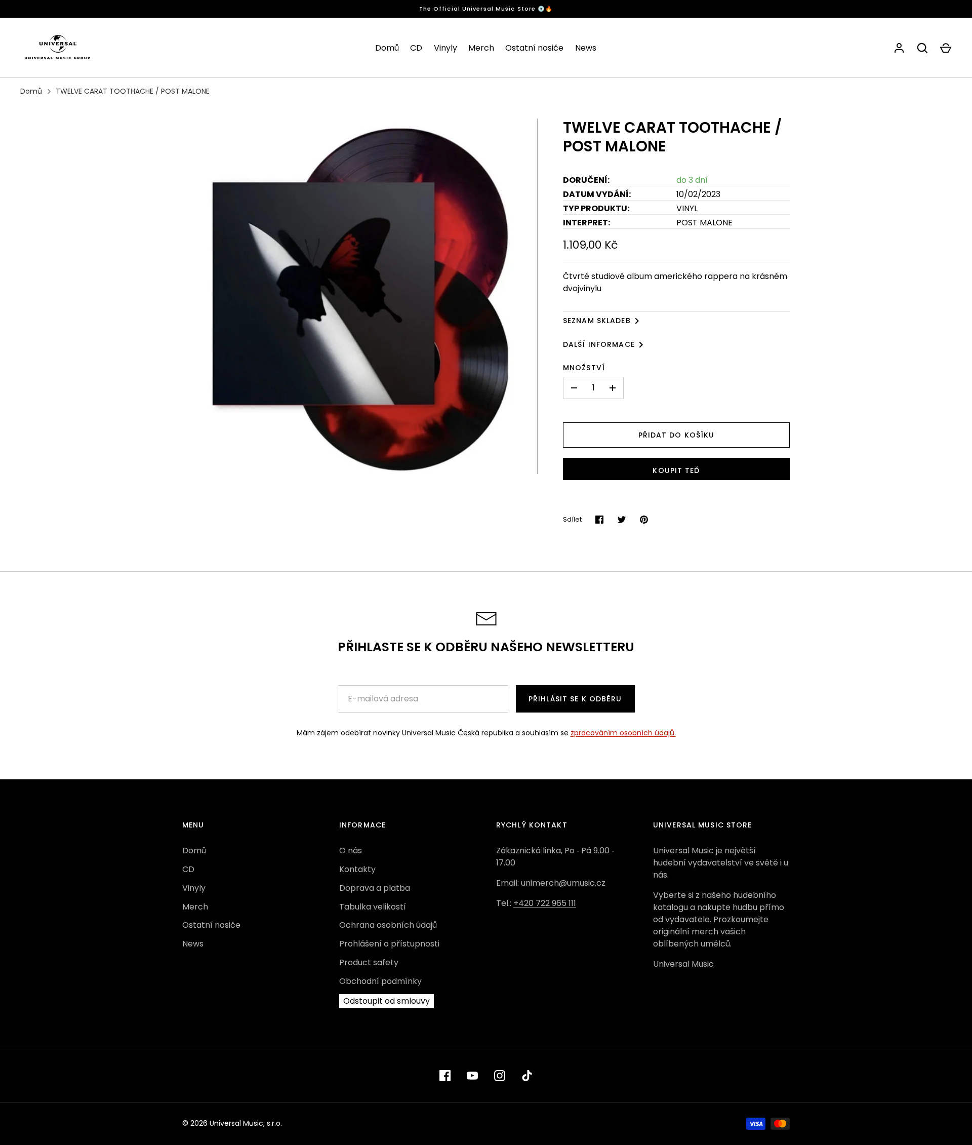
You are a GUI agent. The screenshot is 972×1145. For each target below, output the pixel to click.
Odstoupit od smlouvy (386, 1001)
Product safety (368, 962)
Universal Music (683, 964)
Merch (481, 48)
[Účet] (899, 48)
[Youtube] (472, 1075)
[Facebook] (445, 1075)
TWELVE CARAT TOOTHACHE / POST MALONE (133, 91)
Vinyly (445, 48)
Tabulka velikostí (372, 907)
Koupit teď (676, 470)
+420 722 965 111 (544, 903)
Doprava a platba (374, 888)
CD (416, 48)
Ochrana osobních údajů (388, 925)
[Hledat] (922, 48)
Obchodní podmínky (380, 981)
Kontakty (357, 869)
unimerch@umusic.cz (563, 883)
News (585, 48)
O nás (350, 850)
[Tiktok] (527, 1075)
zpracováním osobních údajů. (623, 733)
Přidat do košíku (676, 435)
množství (584, 368)
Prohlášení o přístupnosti (389, 944)
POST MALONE (704, 222)
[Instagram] (500, 1075)
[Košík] (946, 48)
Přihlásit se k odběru (575, 699)
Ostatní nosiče (534, 48)
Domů (387, 48)
